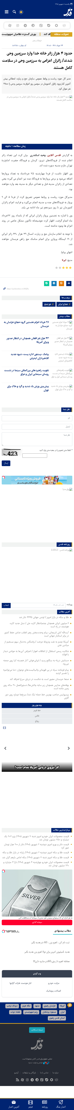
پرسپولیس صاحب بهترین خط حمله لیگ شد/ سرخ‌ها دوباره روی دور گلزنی (37, 696)
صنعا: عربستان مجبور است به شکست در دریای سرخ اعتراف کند (39, 679)
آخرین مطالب (64, 612)
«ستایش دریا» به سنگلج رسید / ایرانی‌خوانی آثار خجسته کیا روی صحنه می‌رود (36, 662)
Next (5, 748)
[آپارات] (10, 25)
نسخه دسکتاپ (37, 1030)
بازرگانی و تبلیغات (29, 1072)
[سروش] (33, 25)
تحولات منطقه (61, 34)
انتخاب (6, 605)
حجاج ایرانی (63, 304)
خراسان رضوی (50, 1006)
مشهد (37, 1006)
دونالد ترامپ (12, 1006)
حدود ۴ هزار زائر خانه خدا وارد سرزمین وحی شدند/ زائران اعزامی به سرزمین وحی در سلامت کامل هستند (37, 61)
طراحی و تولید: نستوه (35, 1062)
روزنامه (45, 1107)
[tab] (37, 705)
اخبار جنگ (61, 1107)
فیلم (31, 1107)
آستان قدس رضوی (57, 1018)
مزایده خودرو (53, 983)
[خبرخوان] (17, 1080)
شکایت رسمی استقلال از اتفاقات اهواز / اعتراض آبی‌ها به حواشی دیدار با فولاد (36, 653)
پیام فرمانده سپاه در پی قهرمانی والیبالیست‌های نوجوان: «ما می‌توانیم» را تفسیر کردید (36, 671)
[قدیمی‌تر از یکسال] (61, 327)
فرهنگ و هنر (37, 40)
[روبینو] (56, 25)
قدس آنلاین (64, 12)
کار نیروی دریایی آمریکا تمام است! (37, 767)
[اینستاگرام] (17, 25)
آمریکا (62, 1006)
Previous (68, 748)
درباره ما (55, 1072)
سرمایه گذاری (37, 922)
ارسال (6, 463)
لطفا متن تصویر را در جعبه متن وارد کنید (55, 450)
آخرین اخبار (13, 1107)
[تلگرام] (25, 25)
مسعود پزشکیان (49, 1012)
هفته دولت (15, 1012)
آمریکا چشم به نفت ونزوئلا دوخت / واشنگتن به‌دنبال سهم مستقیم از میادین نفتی (36, 643)
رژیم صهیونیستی (31, 1012)
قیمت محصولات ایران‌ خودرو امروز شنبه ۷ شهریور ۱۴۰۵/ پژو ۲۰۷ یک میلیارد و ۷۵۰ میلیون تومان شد (36, 838)
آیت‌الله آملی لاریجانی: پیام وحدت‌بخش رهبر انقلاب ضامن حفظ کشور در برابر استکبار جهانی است (36, 634)
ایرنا (64, 260)
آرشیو (16, 1072)
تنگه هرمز (26, 1006)
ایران (62, 1012)
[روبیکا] (64, 25)
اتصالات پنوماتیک (53, 991)
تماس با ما (44, 1072)
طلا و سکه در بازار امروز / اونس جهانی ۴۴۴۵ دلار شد (44, 617)
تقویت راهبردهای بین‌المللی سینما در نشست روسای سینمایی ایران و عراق (26, 372)
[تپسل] (3, 477)
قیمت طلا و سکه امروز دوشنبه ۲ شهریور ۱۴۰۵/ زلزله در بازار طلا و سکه (35, 852)
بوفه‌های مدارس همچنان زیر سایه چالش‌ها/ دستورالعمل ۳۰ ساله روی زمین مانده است (36, 687)
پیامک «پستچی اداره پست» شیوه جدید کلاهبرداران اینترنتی (30, 356)
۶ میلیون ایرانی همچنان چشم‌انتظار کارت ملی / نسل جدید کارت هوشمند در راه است (39, 625)
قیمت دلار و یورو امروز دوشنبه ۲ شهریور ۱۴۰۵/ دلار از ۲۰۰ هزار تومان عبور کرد (36, 846)
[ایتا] (41, 25)
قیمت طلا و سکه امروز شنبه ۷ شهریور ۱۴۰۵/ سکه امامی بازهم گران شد (35, 857)
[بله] (48, 25)
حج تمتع (47, 304)
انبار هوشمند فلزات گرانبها (20, 983)
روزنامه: (69, 604)
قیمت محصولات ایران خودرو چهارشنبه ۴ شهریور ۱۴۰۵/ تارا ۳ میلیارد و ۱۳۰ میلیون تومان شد (36, 864)
